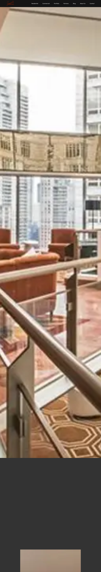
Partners (66, 3)
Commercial (46, 3)
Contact (92, 3)
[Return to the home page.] (10, 3)
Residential (35, 3)
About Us (82, 3)
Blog (74, 3)
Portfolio (56, 3)
